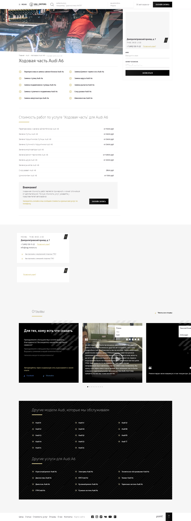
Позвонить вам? (149, 46)
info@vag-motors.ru (29, 247)
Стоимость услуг (40, 516)
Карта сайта (79, 516)
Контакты (68, 516)
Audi (27, 55)
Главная (21, 55)
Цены (21, 516)
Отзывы (52, 516)
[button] (87, 386)
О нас (60, 516)
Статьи (28, 516)
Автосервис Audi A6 (38, 55)
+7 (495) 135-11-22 (134, 46)
